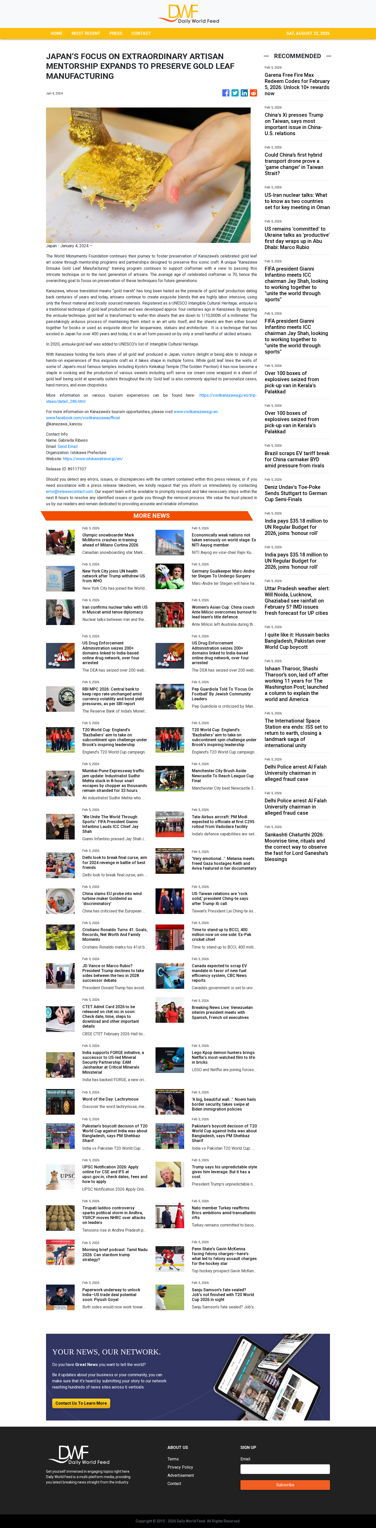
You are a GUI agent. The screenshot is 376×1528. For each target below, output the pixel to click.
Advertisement (181, 1475)
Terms (173, 1459)
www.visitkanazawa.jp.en (197, 411)
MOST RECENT (86, 33)
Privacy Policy (180, 1467)
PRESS (115, 33)
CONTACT (141, 33)
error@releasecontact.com (69, 491)
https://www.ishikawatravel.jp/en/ (93, 458)
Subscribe (285, 1484)
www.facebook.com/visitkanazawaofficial (83, 417)
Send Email (68, 446)
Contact (174, 1483)
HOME (56, 33)
